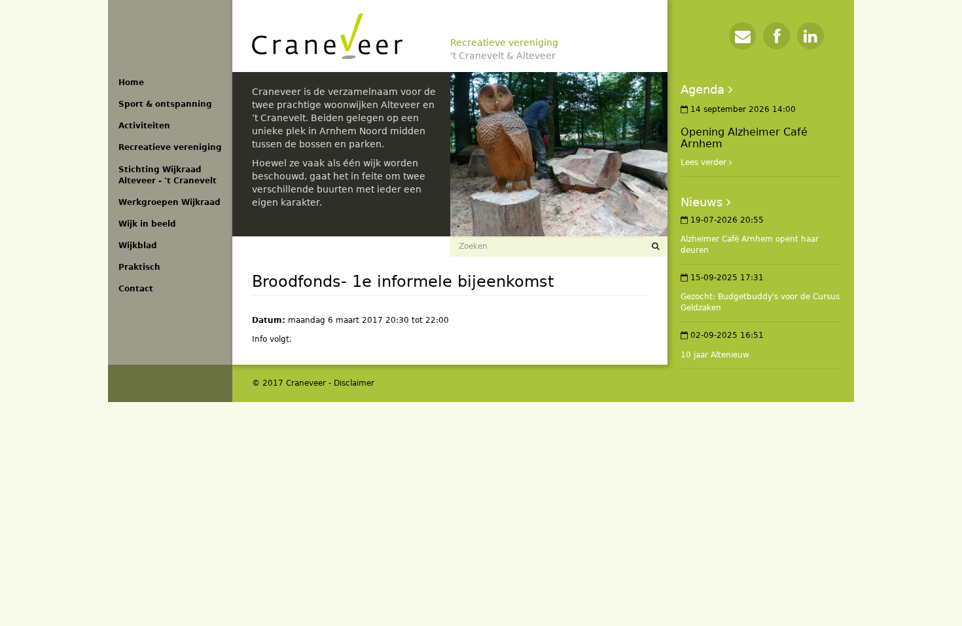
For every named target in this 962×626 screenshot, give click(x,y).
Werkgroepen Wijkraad (169, 202)
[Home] (327, 36)
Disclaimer (354, 383)
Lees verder (703, 162)
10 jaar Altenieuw (715, 354)
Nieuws (701, 202)
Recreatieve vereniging (170, 147)
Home (131, 82)
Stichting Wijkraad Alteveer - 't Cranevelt (167, 175)
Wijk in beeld (147, 224)
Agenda (702, 89)
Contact (135, 288)
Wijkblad (137, 245)
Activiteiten (144, 125)
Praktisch (139, 267)
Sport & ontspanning (165, 104)
